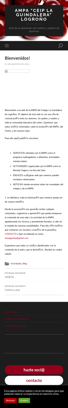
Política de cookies (15, 325)
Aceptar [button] (24, 400)
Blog (25, 263)
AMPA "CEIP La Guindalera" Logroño (34, 15)
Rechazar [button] (10, 400)
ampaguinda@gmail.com (16, 238)
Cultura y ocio (15, 288)
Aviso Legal (11, 311)
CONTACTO (11, 234)
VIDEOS (15, 275)
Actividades (16, 263)
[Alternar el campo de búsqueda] (60, 45)
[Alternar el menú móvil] (7, 45)
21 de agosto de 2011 (17, 64)
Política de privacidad (17, 318)
